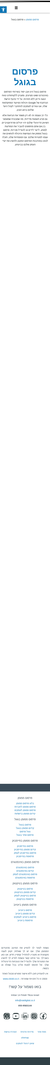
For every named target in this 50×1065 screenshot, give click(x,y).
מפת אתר (41, 1031)
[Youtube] (16, 1016)
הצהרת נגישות (10, 1031)
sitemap (25, 1037)
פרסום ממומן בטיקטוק (25, 883)
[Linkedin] (25, 1016)
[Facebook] (43, 1016)
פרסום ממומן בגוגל (25, 819)
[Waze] (7, 1016)
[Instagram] (34, 1016)
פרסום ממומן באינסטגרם (25, 862)
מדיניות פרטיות (27, 1031)
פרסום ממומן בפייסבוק (25, 840)
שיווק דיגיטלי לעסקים (25, 1043)
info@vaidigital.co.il (25, 1000)
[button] (16, 8)
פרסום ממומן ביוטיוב (25, 904)
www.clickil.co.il (11, 979)
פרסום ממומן (32, 19)
